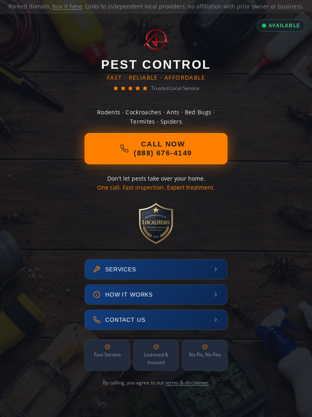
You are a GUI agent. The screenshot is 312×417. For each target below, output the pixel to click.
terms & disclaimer (186, 382)
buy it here (67, 6)
